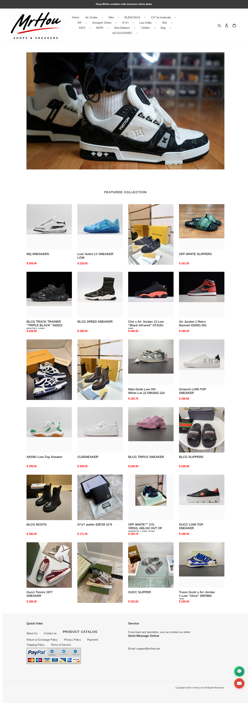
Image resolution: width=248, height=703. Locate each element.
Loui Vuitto (145, 22)
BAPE (99, 27)
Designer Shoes (101, 22)
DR (80, 22)
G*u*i (125, 22)
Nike (111, 17)
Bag (163, 27)
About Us (32, 633)
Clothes (145, 27)
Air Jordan (91, 17)
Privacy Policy (72, 639)
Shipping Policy (36, 644)
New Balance (122, 27)
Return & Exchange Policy (42, 639)
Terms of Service (61, 644)
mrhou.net (199, 687)
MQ (164, 22)
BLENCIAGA (132, 17)
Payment (92, 639)
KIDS (82, 27)
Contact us (50, 633)
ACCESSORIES (122, 33)
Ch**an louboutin (161, 17)
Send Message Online (143, 635)
